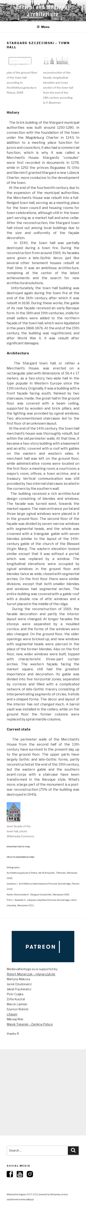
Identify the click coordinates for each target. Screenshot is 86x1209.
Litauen (12, 1014)
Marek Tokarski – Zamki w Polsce (30, 1024)
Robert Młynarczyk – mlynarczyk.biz (31, 974)
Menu (45, 27)
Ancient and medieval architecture (43, 10)
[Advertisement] (43, 1092)
